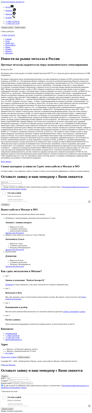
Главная (8, 39)
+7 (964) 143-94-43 (12, 21)
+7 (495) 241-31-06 (12, 23)
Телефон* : (5, 381)
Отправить (5, 204)
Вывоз (7, 47)
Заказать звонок (7, 27)
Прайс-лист (9, 43)
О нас (7, 41)
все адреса (9, 353)
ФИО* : (4, 378)
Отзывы (8, 49)
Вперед (8, 162)
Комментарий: (6, 383)
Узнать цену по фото (9, 357)
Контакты (9, 53)
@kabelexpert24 (11, 334)
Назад (3, 162)
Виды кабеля (10, 45)
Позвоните (9, 285)
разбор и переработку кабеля (74, 312)
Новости (8, 51)
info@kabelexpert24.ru (13, 340)
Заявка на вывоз (23, 357)
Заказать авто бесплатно (14, 233)
